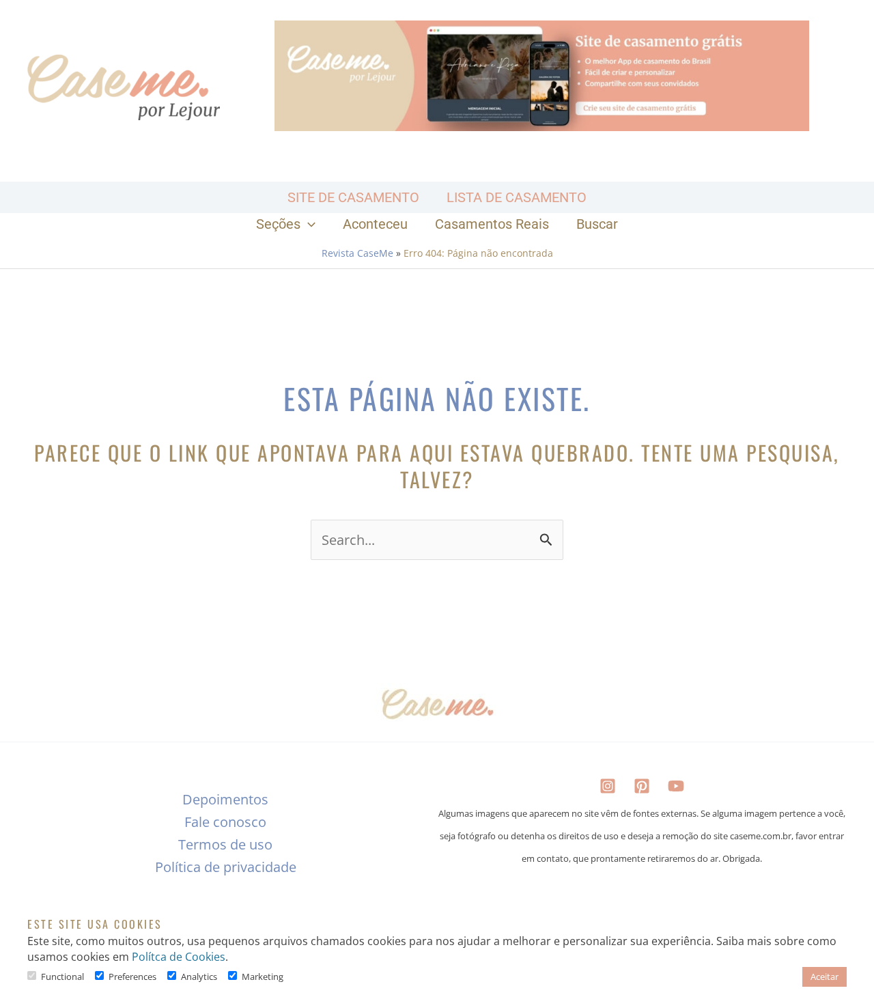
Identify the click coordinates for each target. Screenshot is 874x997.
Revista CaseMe (357, 253)
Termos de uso (225, 844)
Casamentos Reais (492, 224)
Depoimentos (225, 799)
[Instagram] (608, 786)
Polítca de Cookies (178, 956)
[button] (307, 224)
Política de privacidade (225, 867)
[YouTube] (676, 786)
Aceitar (824, 976)
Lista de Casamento (517, 197)
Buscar (597, 224)
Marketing (262, 976)
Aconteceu (375, 224)
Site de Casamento (353, 197)
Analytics (199, 976)
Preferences (132, 976)
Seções (278, 224)
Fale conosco (225, 822)
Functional (62, 976)
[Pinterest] (642, 786)
